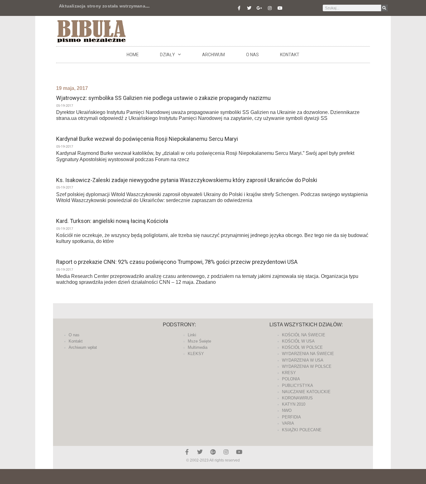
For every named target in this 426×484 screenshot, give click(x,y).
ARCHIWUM (213, 54)
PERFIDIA (291, 417)
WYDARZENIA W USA (302, 360)
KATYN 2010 (293, 404)
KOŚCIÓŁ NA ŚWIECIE (303, 335)
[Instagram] (269, 8)
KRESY (289, 372)
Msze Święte (199, 341)
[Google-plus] (213, 452)
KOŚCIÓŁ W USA (298, 341)
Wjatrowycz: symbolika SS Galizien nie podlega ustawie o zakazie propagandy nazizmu (163, 98)
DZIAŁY (167, 54)
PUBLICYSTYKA (297, 385)
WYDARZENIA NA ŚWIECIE (308, 353)
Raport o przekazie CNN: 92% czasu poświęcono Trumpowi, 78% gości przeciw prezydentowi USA (177, 262)
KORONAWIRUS (297, 398)
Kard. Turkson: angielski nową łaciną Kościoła (112, 221)
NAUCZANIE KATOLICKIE (306, 391)
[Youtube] (280, 8)
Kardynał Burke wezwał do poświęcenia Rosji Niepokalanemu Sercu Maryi (147, 139)
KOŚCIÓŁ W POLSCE (302, 347)
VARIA (288, 423)
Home (133, 54)
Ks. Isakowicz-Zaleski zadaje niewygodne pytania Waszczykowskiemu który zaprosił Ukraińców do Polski (186, 180)
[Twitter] (249, 8)
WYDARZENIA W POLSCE (307, 366)
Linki (192, 335)
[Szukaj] (384, 8)
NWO (287, 410)
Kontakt (289, 54)
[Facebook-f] (239, 8)
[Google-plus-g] (259, 8)
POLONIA (291, 379)
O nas (252, 54)
